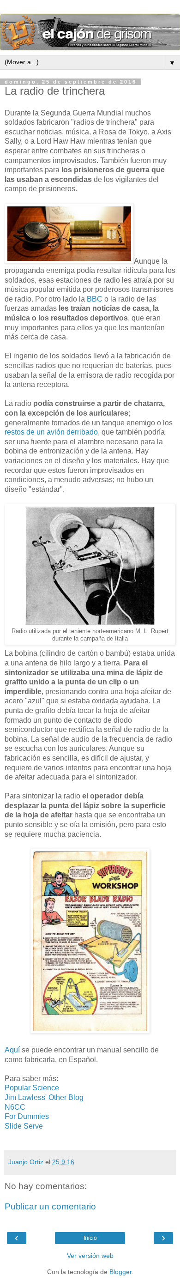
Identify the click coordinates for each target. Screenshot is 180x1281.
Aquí (12, 1050)
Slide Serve (24, 1126)
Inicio (90, 1238)
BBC (94, 299)
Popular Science (32, 1088)
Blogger (120, 1271)
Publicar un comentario (50, 1206)
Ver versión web (90, 1255)
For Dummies (27, 1116)
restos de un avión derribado (51, 432)
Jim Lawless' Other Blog (44, 1097)
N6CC (15, 1107)
